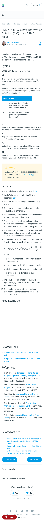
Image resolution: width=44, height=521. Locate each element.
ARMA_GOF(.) (28, 174)
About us (7, 514)
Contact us (36, 514)
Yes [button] (16, 493)
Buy (27, 514)
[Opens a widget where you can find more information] (9, 517)
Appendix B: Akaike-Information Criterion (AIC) (24, 439)
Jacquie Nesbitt (13, 42)
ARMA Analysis (36, 24)
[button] (27, 5)
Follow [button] (40, 43)
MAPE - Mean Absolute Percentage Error (22, 451)
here (35, 191)
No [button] (31, 493)
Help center (6, 24)
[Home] (7, 5)
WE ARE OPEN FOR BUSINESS (18, 453)
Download (18, 514)
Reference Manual (20, 24)
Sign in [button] (35, 5)
